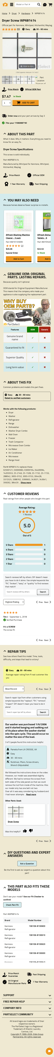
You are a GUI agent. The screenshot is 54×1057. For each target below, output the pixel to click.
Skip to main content (27, 43)
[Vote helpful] (25, 830)
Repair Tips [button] (17, 651)
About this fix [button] (19, 382)
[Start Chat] (49, 1051)
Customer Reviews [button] (23, 493)
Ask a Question (27, 863)
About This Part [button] (21, 134)
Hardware (25, 13)
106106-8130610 (37, 934)
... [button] (25, 482)
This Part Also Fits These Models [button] (29, 888)
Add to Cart (28, 102)
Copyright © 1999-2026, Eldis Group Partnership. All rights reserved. (27, 1035)
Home (4, 13)
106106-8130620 (37, 943)
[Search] (39, 5)
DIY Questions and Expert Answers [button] (29, 854)
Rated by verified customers (18, 397)
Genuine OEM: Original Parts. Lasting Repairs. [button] (27, 275)
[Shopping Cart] (50, 5)
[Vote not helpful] (31, 830)
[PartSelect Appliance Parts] (5, 4)
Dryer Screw (13, 821)
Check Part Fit (12, 904)
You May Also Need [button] (23, 200)
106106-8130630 (37, 953)
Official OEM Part (33, 89)
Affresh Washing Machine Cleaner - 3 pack (18, 236)
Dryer (14, 13)
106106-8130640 (37, 962)
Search (43, 591)
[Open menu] (11, 4)
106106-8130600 (37, 925)
